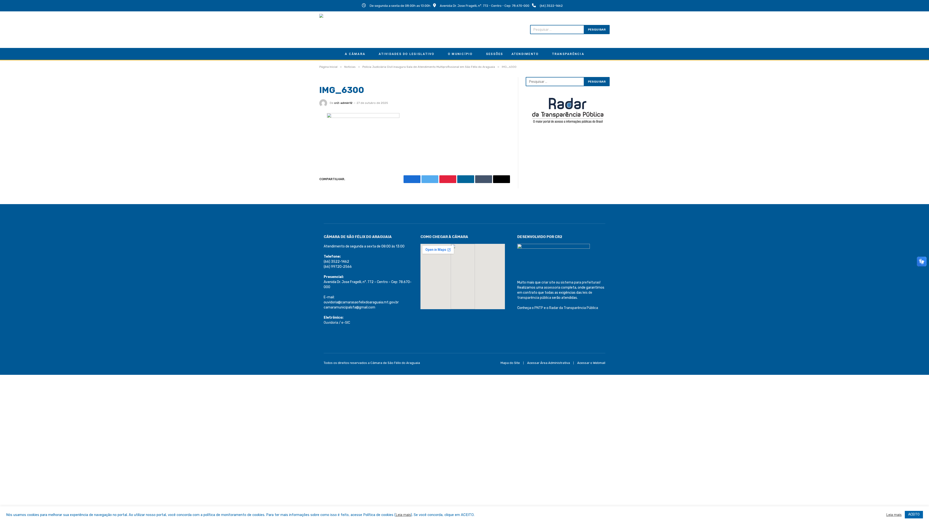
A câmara (355, 54)
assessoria (552, 287)
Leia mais (403, 515)
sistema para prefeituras (580, 282)
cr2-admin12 (343, 103)
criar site (548, 282)
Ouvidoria (331, 323)
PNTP (538, 308)
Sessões (494, 54)
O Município (460, 54)
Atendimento (525, 54)
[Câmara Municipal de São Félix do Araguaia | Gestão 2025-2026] (350, 29)
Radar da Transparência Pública (573, 308)
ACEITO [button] (914, 514)
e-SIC (345, 323)
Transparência (568, 54)
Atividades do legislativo (406, 54)
